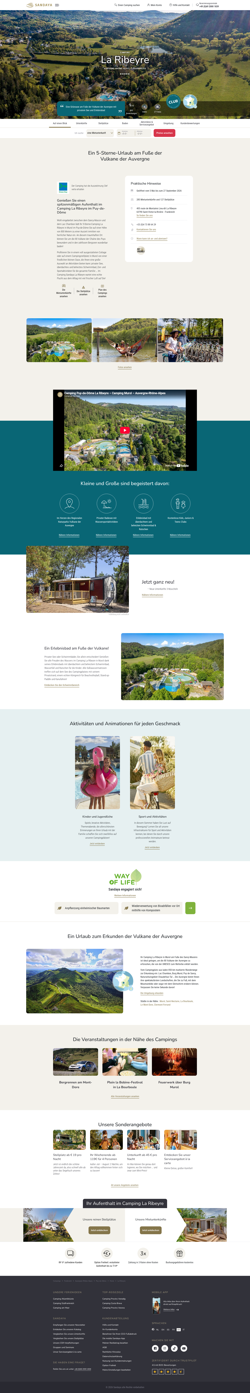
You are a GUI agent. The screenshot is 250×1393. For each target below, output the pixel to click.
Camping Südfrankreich (63, 1303)
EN (163, 1329)
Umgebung (168, 123)
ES (168, 1329)
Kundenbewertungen (190, 123)
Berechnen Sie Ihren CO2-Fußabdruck (119, 1334)
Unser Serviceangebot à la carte (67, 1352)
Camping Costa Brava (112, 1303)
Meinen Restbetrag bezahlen (115, 1343)
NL (157, 1329)
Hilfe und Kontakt (110, 1325)
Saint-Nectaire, (173, 1001)
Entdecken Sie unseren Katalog (67, 1329)
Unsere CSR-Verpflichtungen (66, 1343)
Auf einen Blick (60, 123)
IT (183, 1329)
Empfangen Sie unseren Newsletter (69, 1325)
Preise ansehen (164, 133)
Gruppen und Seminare (63, 1347)
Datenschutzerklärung (112, 1356)
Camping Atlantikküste (63, 1298)
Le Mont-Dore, (147, 1004)
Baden (125, 123)
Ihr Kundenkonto (110, 1329)
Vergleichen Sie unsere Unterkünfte (69, 1334)
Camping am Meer (61, 1307)
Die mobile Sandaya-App (113, 1338)
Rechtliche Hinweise (111, 1352)
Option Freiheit (109, 1365)
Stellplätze (103, 123)
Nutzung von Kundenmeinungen (117, 1361)
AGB (104, 1347)
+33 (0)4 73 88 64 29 (146, 224)
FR (173, 1329)
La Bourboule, (186, 1001)
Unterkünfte (81, 123)
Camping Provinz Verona (113, 1307)
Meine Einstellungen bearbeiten (116, 1369)
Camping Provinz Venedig (113, 1298)
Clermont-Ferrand (162, 1004)
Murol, (163, 1001)
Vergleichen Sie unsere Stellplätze (68, 1338)
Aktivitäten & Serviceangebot (146, 123)
